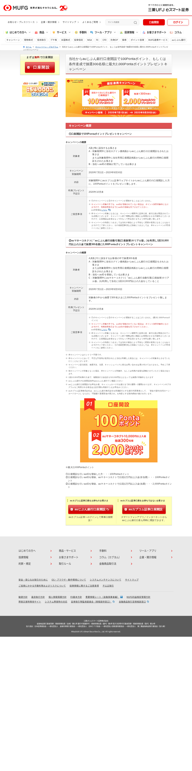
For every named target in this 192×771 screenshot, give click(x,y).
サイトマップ (69, 22)
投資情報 (23, 557)
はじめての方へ (27, 550)
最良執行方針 (38, 597)
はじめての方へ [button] (18, 32)
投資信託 (78, 40)
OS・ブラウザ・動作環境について (69, 580)
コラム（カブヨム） (110, 557)
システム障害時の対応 (56, 602)
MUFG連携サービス (158, 40)
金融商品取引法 (107, 563)
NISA (89, 40)
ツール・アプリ (147, 550)
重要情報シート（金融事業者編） (102, 597)
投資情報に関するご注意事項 (84, 586)
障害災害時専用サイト (30, 602)
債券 (124, 40)
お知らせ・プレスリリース (21, 22)
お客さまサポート (156, 32)
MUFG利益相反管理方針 (138, 597)
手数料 (83, 32)
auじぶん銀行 (179, 40)
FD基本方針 (76, 597)
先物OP (114, 40)
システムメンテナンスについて (105, 580)
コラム (178, 32)
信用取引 (41, 40)
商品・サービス (67, 550)
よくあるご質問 (90, 22)
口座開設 (154, 22)
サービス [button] (62, 32)
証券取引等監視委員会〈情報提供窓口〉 (91, 602)
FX (97, 40)
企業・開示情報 (49, 22)
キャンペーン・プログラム (46, 47)
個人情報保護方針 (58, 597)
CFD (104, 40)
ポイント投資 (137, 40)
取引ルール (65, 563)
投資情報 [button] (129, 32)
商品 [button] (41, 32)
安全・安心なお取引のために (33, 580)
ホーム (29, 47)
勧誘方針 (23, 597)
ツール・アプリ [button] (103, 32)
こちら (104, 210)
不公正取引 (108, 586)
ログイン (178, 22)
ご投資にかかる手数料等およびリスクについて (42, 586)
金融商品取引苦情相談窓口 (132, 602)
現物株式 (28, 40)
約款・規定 (25, 563)
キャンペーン (13, 40)
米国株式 (65, 40)
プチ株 (53, 40)
